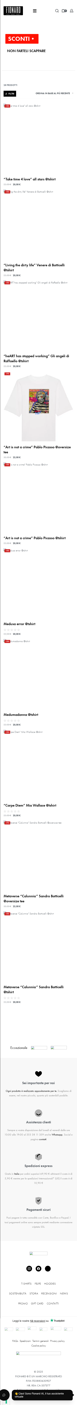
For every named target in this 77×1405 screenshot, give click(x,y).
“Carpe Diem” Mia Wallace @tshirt (30, 805)
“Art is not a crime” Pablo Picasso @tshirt (35, 538)
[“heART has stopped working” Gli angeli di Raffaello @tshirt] (38, 315)
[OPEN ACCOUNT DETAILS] (71, 11)
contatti (42, 1139)
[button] (12, 630)
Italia (16, 1174)
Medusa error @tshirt (19, 624)
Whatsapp (57, 1134)
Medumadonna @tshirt (21, 714)
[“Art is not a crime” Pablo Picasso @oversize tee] (38, 406)
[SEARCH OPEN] (57, 11)
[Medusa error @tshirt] (38, 583)
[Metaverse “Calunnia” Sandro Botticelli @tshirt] (38, 946)
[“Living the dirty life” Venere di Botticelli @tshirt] (38, 224)
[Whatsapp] (48, 1268)
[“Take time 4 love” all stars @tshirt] (38, 138)
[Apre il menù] (35, 11)
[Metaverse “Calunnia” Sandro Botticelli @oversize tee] (38, 855)
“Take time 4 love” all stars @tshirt (30, 179)
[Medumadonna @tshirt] (38, 674)
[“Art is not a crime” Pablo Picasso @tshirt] (38, 497)
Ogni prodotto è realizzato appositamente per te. (31, 1091)
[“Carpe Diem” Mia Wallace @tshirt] (38, 765)
